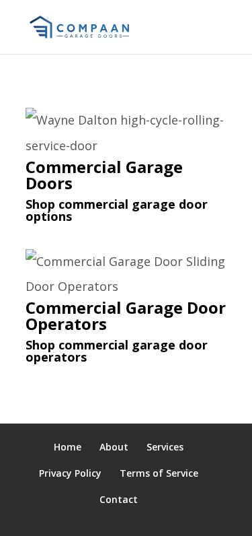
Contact (118, 499)
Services (164, 446)
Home (67, 446)
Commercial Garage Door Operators (126, 315)
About (113, 446)
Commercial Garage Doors (104, 175)
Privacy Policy (70, 473)
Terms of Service (159, 473)
